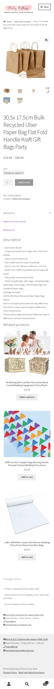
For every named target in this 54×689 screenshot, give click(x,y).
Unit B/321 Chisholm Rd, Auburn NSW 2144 (24, 615)
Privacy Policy (10, 672)
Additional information (14, 221)
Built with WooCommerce (31, 672)
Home (9, 21)
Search (27, 684)
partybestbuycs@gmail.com (19, 624)
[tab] (27, 213)
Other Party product (22, 21)
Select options (27, 397)
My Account (9, 684)
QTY (5, 168)
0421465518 (11, 621)
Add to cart (24, 182)
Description (9, 213)
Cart (41, 682)
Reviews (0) (8, 229)
